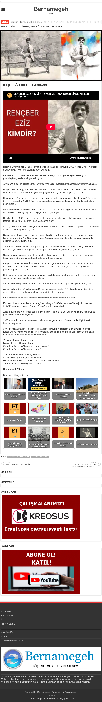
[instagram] (55, 695)
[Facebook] (47, 695)
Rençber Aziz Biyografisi (18, 457)
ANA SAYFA (7, 632)
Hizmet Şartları (8, 624)
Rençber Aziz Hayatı (40, 457)
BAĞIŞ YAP (7, 615)
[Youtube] (52, 695)
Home (6, 26)
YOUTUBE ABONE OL (12, 640)
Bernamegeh (51, 9)
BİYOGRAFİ (17, 26)
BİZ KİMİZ (6, 611)
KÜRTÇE (5, 636)
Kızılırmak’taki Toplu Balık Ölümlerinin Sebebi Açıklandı (84, 465)
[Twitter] (49, 695)
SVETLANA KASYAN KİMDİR (18, 464)
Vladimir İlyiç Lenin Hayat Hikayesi (27, 22)
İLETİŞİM (5, 619)
